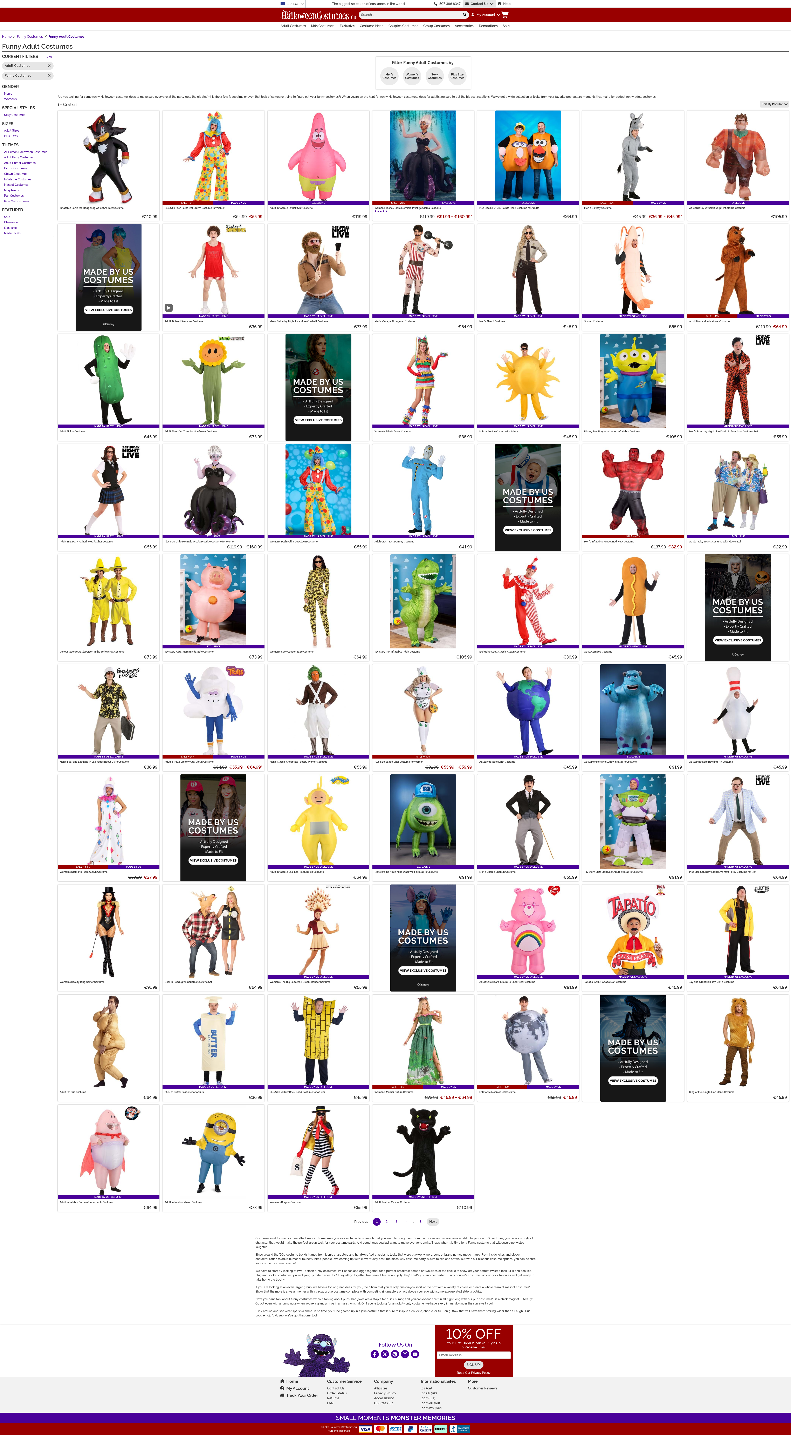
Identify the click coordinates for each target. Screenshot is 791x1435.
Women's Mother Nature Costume (393, 1092)
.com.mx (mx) (431, 1408)
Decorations (488, 26)
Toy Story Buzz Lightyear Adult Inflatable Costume (613, 871)
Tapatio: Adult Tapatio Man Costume (605, 982)
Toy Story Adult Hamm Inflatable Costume (189, 651)
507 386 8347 (450, 4)
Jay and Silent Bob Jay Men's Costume (711, 982)
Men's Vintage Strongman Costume (394, 321)
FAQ (330, 1403)
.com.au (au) (430, 1403)
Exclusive (347, 26)
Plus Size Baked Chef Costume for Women (398, 761)
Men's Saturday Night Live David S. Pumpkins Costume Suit (723, 431)
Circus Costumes (15, 168)
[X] (385, 1354)
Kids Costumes (322, 26)
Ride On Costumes (16, 201)
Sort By (772, 104)
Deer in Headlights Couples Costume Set (188, 982)
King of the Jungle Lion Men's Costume (711, 1092)
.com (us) (428, 1398)
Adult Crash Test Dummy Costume (394, 541)
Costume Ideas (371, 26)
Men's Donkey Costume (598, 208)
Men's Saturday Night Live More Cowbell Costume (299, 321)
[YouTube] (415, 1354)
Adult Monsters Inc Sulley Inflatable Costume (610, 761)
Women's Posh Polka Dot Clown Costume (294, 541)
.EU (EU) (293, 4)
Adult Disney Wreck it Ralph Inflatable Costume (717, 208)
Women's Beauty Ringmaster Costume (82, 982)
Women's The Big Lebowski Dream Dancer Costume (300, 982)
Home (292, 1381)
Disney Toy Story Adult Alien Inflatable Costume (612, 431)
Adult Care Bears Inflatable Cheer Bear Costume (507, 982)
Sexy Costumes (14, 115)
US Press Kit (383, 1403)
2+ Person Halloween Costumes (25, 152)
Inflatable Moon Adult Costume (497, 1092)
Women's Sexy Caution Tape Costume (292, 651)
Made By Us (12, 233)
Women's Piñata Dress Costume (392, 431)
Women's (10, 99)
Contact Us (479, 4)
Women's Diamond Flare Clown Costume (84, 871)
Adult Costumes (293, 26)
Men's (8, 93)
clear (50, 57)
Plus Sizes (11, 136)
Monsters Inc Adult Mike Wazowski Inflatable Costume (406, 871)
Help (507, 4)
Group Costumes (436, 26)
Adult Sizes (11, 131)
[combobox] (409, 15)
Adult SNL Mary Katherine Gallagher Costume (86, 541)
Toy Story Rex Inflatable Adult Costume (397, 651)
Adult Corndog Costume (598, 651)
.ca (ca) (426, 1388)
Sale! (506, 26)
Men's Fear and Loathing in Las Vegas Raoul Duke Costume (94, 761)
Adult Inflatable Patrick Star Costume (291, 208)
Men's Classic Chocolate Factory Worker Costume (298, 761)
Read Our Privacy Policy (473, 1373)
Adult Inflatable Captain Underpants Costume (86, 1202)
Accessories (464, 26)
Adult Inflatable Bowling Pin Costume (711, 761)
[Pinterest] (395, 1354)
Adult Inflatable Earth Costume (497, 761)
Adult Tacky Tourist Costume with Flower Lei (715, 541)
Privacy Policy (385, 1393)
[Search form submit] (464, 15)
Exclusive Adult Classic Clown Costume (502, 651)
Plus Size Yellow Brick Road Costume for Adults (297, 1092)
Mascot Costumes (16, 185)
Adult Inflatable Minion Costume (183, 1202)
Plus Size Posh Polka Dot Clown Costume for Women (195, 208)
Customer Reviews (482, 1388)
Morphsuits (11, 190)
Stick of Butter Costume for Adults (184, 1092)
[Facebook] (375, 1354)
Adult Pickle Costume (72, 431)
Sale (7, 217)
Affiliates (380, 1388)
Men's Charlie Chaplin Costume (497, 871)
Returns (333, 1398)
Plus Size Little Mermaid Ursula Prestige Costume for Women (200, 541)
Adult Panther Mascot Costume (392, 1202)
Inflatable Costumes (17, 179)
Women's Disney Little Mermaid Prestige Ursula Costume (407, 208)
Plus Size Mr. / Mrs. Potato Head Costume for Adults (509, 208)
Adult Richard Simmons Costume (184, 321)
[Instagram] (405, 1354)
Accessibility (384, 1398)
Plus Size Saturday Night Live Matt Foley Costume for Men (722, 871)
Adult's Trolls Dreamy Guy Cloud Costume (189, 761)
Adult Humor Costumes (20, 163)
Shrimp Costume (593, 321)
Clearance (11, 222)
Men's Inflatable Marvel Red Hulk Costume (609, 541)
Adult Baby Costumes (19, 157)
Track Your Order (302, 1395)
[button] (485, 14)
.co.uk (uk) (429, 1393)
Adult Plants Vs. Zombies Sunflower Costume (191, 431)
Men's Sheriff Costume (492, 321)
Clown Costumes (15, 174)
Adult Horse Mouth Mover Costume (709, 321)
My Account (297, 1388)
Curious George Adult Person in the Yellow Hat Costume (92, 651)
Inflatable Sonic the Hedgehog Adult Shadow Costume (92, 208)
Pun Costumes (14, 196)
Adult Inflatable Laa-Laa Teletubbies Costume (297, 871)
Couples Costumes (403, 26)
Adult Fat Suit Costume (73, 1092)
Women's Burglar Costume (285, 1202)
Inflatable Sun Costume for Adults (498, 431)
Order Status (337, 1393)
